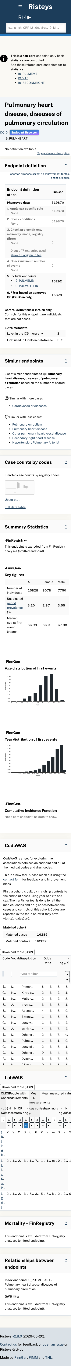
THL (48, 1357)
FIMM (33, 1357)
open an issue (53, 1344)
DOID (4, 132)
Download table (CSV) (17, 952)
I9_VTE (23, 78)
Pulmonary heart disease (29, 429)
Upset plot (12, 499)
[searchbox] (36, 28)
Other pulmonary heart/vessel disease (39, 433)
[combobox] (36, 28)
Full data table (15, 507)
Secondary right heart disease (33, 438)
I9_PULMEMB (27, 74)
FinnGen (20, 1357)
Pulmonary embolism (27, 424)
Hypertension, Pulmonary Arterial (35, 442)
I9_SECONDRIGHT (31, 83)
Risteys (40, 7)
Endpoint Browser (24, 132)
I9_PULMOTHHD (26, 286)
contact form (12, 879)
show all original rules (26, 255)
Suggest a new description (53, 153)
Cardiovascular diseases (29, 406)
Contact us (8, 1344)
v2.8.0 (17, 1336)
